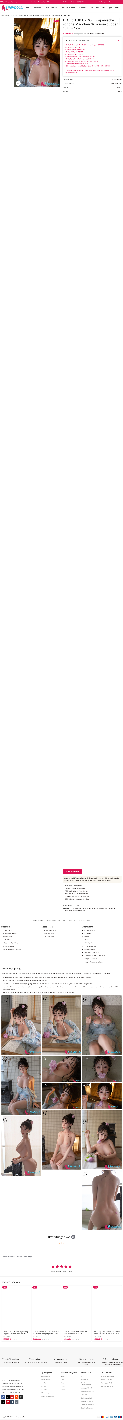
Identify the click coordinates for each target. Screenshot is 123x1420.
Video (62, 1386)
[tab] (38, 920)
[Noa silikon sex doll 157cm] (61, 1025)
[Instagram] (21, 1397)
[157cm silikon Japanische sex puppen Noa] (102, 1140)
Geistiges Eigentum (87, 1408)
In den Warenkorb (72, 871)
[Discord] (16, 1402)
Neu (74, 910)
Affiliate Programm (107, 1386)
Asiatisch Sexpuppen (100, 908)
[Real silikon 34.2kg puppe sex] (21, 1085)
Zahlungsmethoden (87, 1398)
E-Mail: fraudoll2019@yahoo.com (13, 1389)
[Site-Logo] (12, 7)
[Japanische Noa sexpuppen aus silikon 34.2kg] (102, 1200)
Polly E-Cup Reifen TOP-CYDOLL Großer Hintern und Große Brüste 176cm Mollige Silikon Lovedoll (106, 1333)
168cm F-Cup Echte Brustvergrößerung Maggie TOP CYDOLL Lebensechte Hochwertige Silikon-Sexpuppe (15, 1333)
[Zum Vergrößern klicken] (18, 83)
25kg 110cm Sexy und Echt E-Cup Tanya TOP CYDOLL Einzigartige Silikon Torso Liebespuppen (46, 1333)
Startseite (4, 15)
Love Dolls (44, 1383)
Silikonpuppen (80, 910)
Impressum (84, 1379)
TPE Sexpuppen (46, 1393)
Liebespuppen (45, 1376)
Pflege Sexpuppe (106, 1379)
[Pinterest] (8, 1402)
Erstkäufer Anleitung (107, 1376)
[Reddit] (16, 1397)
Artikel (63, 1376)
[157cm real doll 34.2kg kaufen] (61, 1096)
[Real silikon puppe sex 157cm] (102, 1096)
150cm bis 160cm (87, 908)
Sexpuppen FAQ (106, 1383)
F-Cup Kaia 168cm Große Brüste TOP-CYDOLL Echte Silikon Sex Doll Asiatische (75, 1333)
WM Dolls (44, 1389)
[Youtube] (12, 1397)
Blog (62, 1383)
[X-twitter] (8, 1397)
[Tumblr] (12, 1402)
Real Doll (43, 1386)
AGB (82, 1376)
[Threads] (3, 1402)
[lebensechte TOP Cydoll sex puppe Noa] (102, 1025)
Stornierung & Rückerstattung (86, 1383)
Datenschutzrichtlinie (87, 1404)
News (62, 1379)
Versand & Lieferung (87, 1401)
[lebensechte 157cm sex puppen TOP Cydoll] (21, 1025)
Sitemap (63, 1389)
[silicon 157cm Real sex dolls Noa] (61, 1140)
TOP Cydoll (13, 15)
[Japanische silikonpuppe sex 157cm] (21, 1146)
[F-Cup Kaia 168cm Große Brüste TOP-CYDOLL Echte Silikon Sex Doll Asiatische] (76, 1307)
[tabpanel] (61, 1268)
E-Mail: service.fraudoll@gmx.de (12, 1386)
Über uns (84, 1394)
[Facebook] (3, 1397)
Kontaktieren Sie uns (87, 1391)
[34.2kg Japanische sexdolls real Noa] (102, 1069)
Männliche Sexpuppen (48, 1396)
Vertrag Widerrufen (87, 1388)
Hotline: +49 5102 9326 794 (11, 1381)
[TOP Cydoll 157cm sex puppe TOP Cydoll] (61, 1069)
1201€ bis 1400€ (76, 908)
